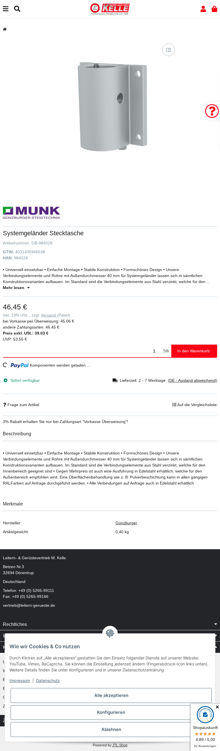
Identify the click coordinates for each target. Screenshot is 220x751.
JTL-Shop (119, 745)
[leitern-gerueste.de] (110, 9)
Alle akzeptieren (111, 695)
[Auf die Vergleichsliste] (168, 50)
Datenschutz (48, 680)
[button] (203, 9)
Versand (49, 315)
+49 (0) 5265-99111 (36, 590)
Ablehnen (111, 729)
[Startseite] (5, 29)
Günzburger (126, 523)
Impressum (19, 680)
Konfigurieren (111, 712)
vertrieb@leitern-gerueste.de (29, 605)
